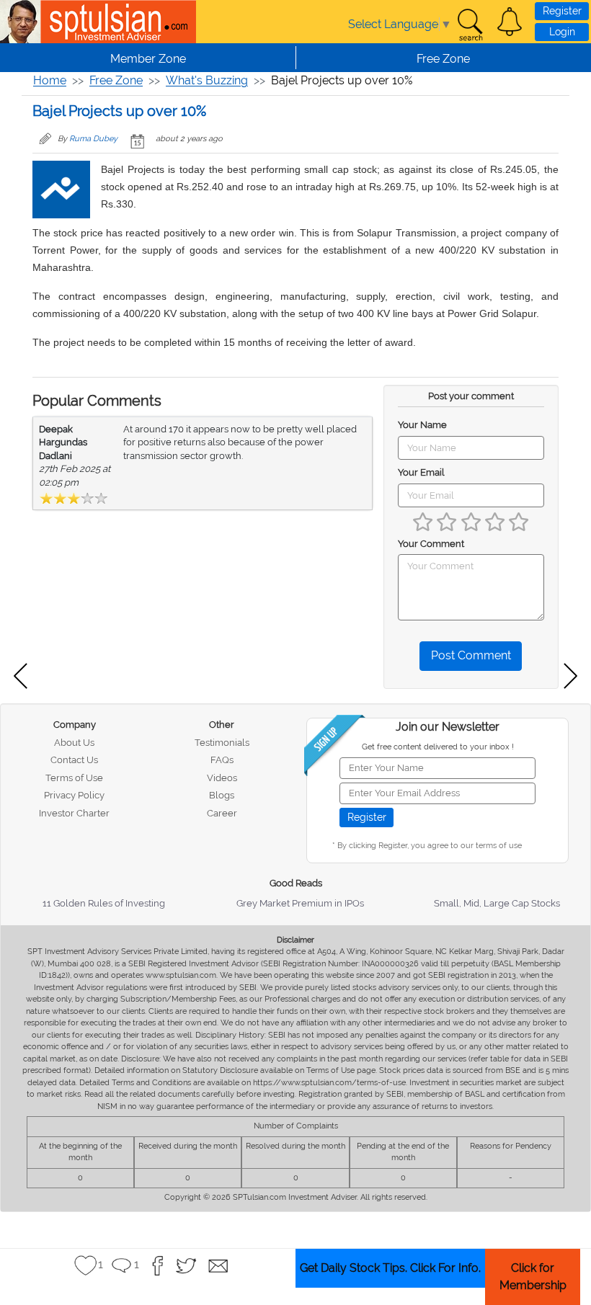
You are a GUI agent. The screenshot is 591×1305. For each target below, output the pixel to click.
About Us (74, 742)
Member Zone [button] (148, 59)
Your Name (422, 424)
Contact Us (74, 759)
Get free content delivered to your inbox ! (438, 747)
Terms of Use (74, 777)
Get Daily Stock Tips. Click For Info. (390, 1268)
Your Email (421, 472)
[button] (509, 21)
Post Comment (471, 655)
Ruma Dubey (93, 138)
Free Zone (116, 80)
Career (222, 813)
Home (49, 80)
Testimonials (222, 742)
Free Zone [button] (443, 59)
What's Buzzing (207, 80)
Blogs (221, 795)
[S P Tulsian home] (21, 21)
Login (562, 31)
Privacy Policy (74, 795)
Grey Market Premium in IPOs (300, 903)
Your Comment (431, 543)
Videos (222, 777)
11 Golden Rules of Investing (104, 903)
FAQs (222, 759)
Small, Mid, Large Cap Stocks (497, 903)
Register (562, 11)
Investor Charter (74, 813)
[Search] (470, 25)
